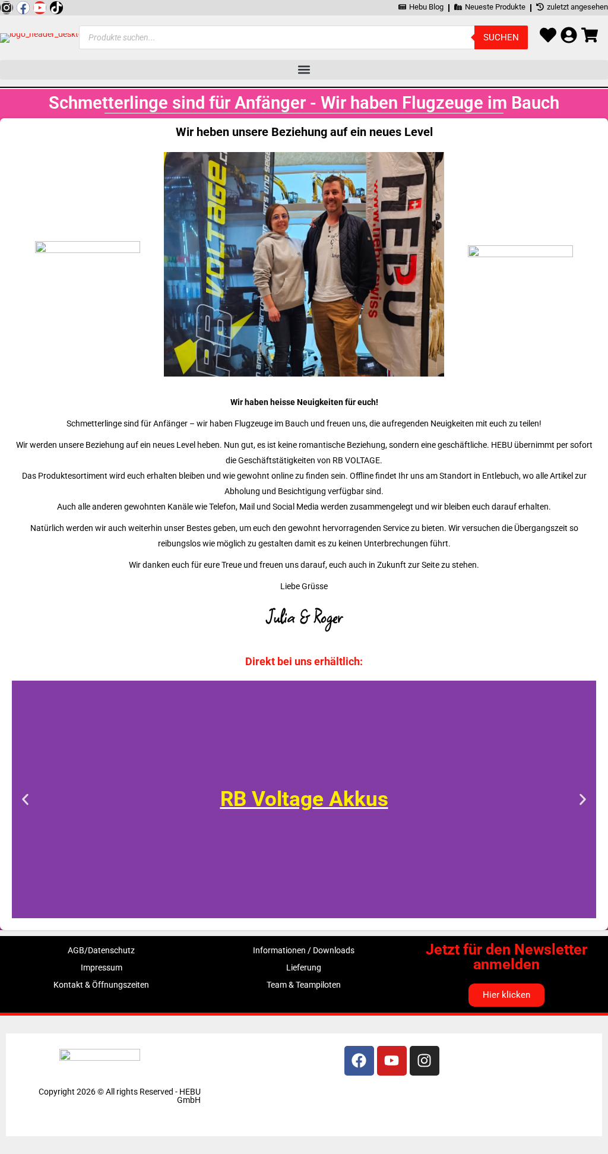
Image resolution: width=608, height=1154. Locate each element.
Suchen (501, 37)
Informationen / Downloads (303, 950)
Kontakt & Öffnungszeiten (101, 984)
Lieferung (303, 967)
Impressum (101, 967)
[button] (304, 70)
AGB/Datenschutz (101, 950)
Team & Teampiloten (304, 984)
